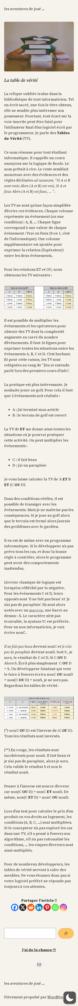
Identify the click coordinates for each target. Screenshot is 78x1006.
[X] (22, 907)
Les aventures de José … (24, 8)
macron (36, 610)
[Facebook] (14, 907)
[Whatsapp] (55, 907)
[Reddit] (31, 907)
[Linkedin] (39, 907)
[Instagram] (63, 907)
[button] (69, 998)
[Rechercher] (66, 933)
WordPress (57, 997)
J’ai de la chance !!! (39, 949)
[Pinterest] (47, 907)
